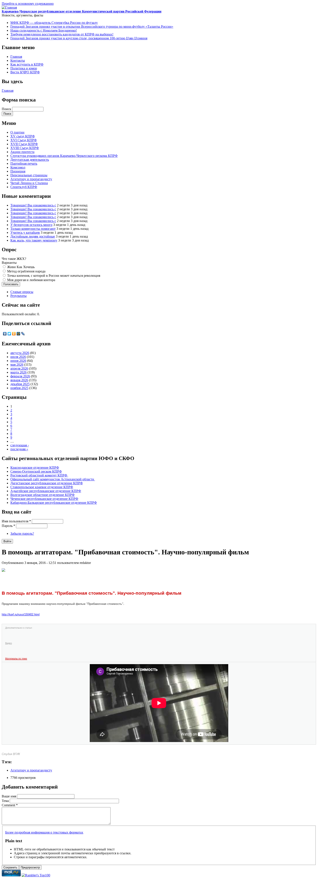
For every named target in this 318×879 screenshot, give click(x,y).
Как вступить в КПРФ (26, 64)
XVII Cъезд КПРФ (24, 144)
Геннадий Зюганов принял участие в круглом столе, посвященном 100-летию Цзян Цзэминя (78, 38)
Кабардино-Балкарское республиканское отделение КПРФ (53, 502)
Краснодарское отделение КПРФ (34, 467)
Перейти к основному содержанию (28, 3)
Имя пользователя (16, 521)
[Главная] (9, 7)
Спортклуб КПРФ (23, 187)
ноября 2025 (19, 388)
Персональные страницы (28, 175)
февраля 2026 (20, 376)
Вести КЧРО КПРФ (25, 72)
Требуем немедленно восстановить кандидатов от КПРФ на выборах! (61, 34)
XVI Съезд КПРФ (23, 140)
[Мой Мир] (18, 333)
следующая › (19, 445)
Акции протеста (22, 152)
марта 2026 (18, 372)
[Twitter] (9, 333)
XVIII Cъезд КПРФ (24, 148)
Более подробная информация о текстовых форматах (44, 832)
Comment (10, 805)
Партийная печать (23, 163)
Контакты (17, 60)
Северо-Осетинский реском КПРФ (36, 471)
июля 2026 (18, 357)
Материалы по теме (16, 658)
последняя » (19, 449)
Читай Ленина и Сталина (29, 183)
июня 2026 (18, 360)
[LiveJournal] (23, 333)
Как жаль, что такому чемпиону (33, 240)
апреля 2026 (19, 368)
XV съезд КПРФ (22, 136)
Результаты (18, 296)
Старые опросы (21, 292)
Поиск (7, 109)
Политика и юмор (23, 68)
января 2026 (19, 380)
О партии (17, 132)
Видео (8, 643)
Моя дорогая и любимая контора (31, 280)
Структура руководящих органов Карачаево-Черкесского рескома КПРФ (64, 156)
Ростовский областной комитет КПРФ (39, 475)
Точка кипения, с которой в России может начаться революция (53, 275)
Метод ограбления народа (26, 271)
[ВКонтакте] (5, 333)
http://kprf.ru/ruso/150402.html (21, 614)
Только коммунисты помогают (33, 228)
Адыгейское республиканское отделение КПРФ (45, 491)
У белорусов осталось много (31, 225)
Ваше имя (9, 796)
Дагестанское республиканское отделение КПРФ (46, 483)
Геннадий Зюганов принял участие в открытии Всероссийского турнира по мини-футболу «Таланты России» (91, 26)
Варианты (9, 262)
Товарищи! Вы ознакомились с (33, 205)
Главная (16, 56)
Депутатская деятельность (29, 159)
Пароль (8, 526)
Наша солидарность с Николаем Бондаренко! (43, 30)
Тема (6, 801)
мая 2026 (16, 364)
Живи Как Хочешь (21, 267)
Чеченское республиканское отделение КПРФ (44, 499)
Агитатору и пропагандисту (31, 179)
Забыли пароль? (22, 533)
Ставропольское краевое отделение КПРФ (41, 487)
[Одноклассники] (14, 333)
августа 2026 (19, 353)
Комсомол (17, 167)
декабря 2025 (20, 384)
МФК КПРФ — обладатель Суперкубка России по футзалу (54, 22)
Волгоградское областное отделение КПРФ (42, 495)
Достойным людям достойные (32, 236)
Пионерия (17, 171)
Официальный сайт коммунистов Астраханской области (52, 479)
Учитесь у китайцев (25, 232)
